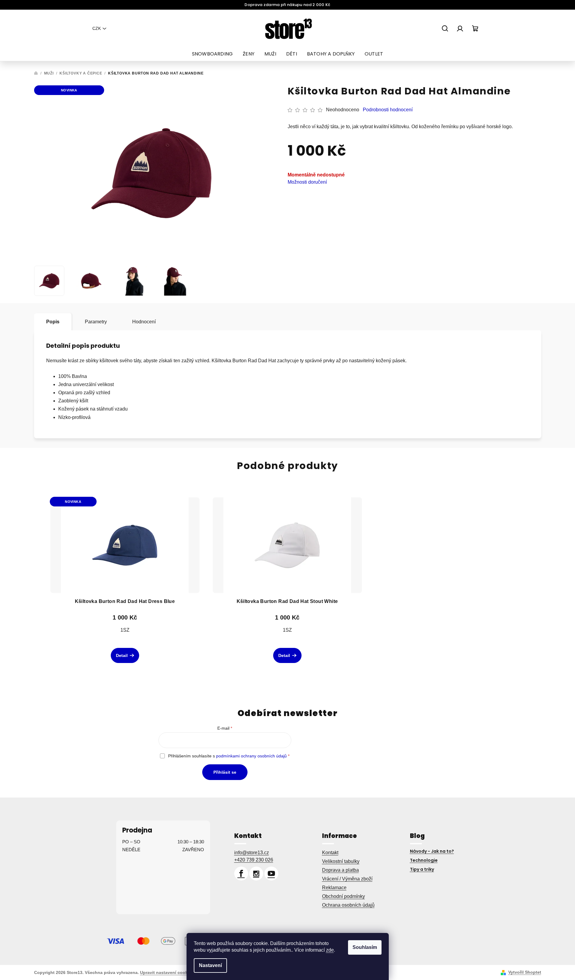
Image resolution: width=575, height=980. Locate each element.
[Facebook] (241, 873)
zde (330, 950)
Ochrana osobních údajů (348, 905)
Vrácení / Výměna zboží (347, 878)
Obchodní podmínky (343, 896)
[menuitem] (212, 54)
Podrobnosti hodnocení (388, 109)
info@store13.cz (251, 852)
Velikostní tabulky (340, 861)
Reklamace (334, 887)
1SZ (124, 630)
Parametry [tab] (96, 321)
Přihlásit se (224, 772)
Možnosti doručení (307, 182)
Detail (122, 655)
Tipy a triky (422, 869)
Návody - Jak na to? (432, 851)
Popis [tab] (52, 321)
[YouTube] (271, 873)
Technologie (424, 860)
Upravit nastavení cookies (167, 972)
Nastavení (210, 965)
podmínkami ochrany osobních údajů (251, 755)
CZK (96, 28)
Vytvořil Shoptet (524, 972)
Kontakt (330, 852)
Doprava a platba (340, 870)
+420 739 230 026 (253, 859)
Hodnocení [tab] (144, 321)
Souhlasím (365, 947)
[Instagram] (256, 873)
